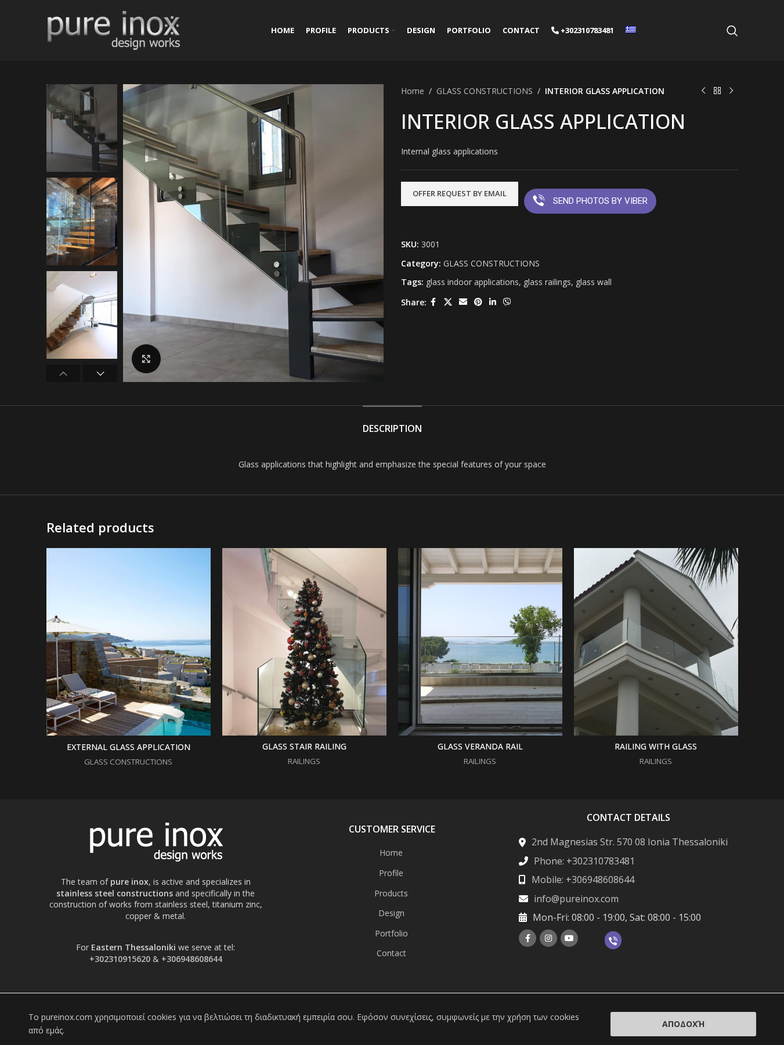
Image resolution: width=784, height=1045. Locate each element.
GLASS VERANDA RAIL (480, 746)
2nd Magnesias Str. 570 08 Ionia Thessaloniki (630, 841)
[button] (63, 373)
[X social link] (448, 302)
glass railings (547, 281)
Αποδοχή (683, 1023)
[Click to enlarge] (146, 358)
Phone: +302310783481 (584, 861)
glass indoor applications (472, 281)
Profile (391, 872)
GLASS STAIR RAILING (304, 746)
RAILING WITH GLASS (656, 746)
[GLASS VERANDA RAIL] (480, 642)
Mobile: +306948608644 (583, 879)
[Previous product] (703, 91)
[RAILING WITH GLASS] (656, 642)
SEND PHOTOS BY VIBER (600, 201)
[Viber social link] (507, 302)
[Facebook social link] (433, 302)
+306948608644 (191, 958)
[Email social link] (463, 302)
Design (391, 912)
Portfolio (391, 933)
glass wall (594, 281)
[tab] (392, 423)
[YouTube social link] (569, 938)
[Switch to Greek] (631, 31)
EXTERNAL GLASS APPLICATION (128, 746)
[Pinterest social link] (478, 302)
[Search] (732, 30)
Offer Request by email (460, 193)
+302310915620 (119, 958)
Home (412, 90)
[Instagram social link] (548, 938)
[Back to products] (717, 91)
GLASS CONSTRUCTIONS (484, 90)
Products (391, 893)
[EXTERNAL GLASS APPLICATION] (128, 642)
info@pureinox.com (576, 898)
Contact (391, 952)
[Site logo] (113, 29)
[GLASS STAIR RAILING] (304, 642)
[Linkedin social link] (493, 302)
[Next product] (731, 91)
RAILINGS (304, 761)
